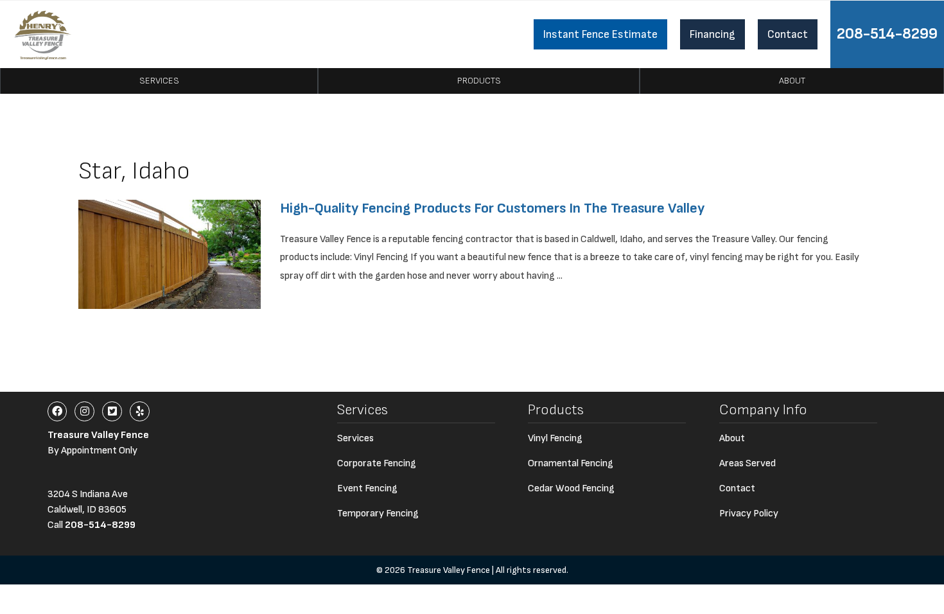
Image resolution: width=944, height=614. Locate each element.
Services (159, 80)
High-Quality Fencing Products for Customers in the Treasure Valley (492, 208)
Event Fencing (367, 488)
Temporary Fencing (378, 513)
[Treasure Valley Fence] (43, 34)
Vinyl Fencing (555, 438)
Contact (787, 34)
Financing (712, 34)
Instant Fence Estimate (600, 34)
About (792, 80)
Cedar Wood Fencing (571, 488)
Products (479, 80)
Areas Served (747, 463)
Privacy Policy (748, 513)
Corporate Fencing (376, 463)
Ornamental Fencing (570, 463)
